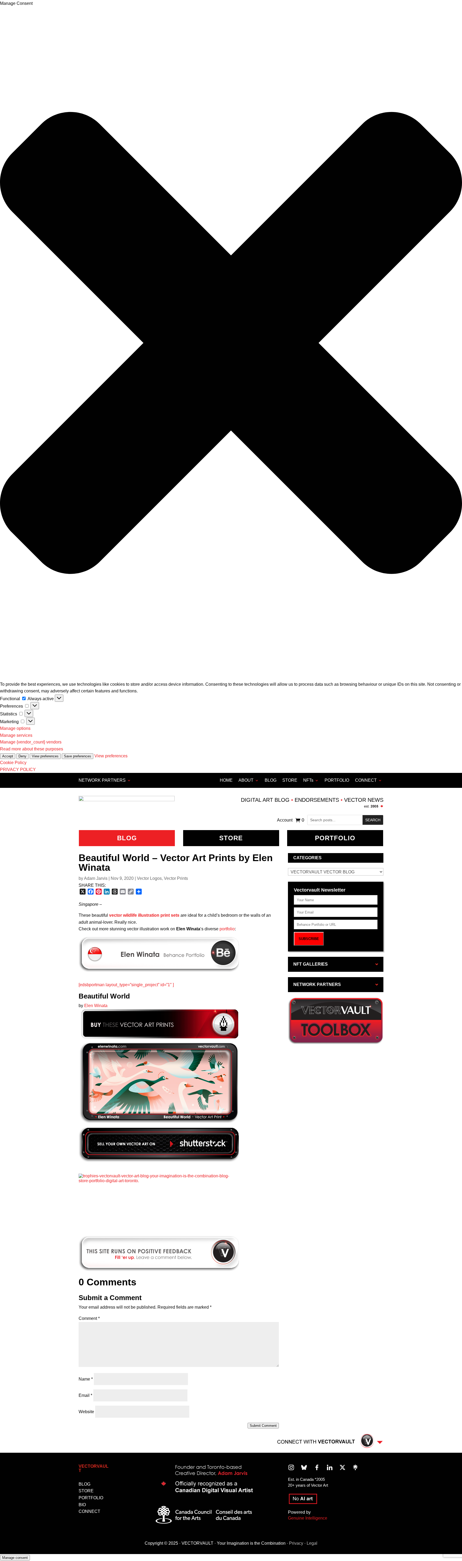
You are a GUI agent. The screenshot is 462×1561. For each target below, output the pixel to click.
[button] (231, 344)
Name (86, 1379)
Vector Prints (176, 878)
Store (231, 838)
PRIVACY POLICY (18, 769)
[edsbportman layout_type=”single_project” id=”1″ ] (126, 984)
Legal (312, 1543)
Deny (22, 756)
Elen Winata (95, 1005)
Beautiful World (104, 996)
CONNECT (366, 780)
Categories (307, 857)
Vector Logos (149, 878)
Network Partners (102, 780)
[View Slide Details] (159, 1200)
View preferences (45, 756)
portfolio (227, 929)
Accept (7, 756)
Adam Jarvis (95, 878)
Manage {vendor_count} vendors (30, 742)
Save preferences (77, 756)
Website (86, 1411)
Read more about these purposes (31, 749)
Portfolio (335, 838)
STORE (289, 780)
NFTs (308, 780)
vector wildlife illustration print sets (144, 915)
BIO (82, 1504)
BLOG (270, 780)
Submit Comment (263, 1426)
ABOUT (245, 780)
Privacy (296, 1543)
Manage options (15, 728)
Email (85, 1395)
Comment (89, 1318)
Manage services (16, 735)
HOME (226, 780)
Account (284, 820)
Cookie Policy (13, 762)
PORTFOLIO (337, 780)
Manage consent (15, 1558)
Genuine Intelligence (307, 1518)
